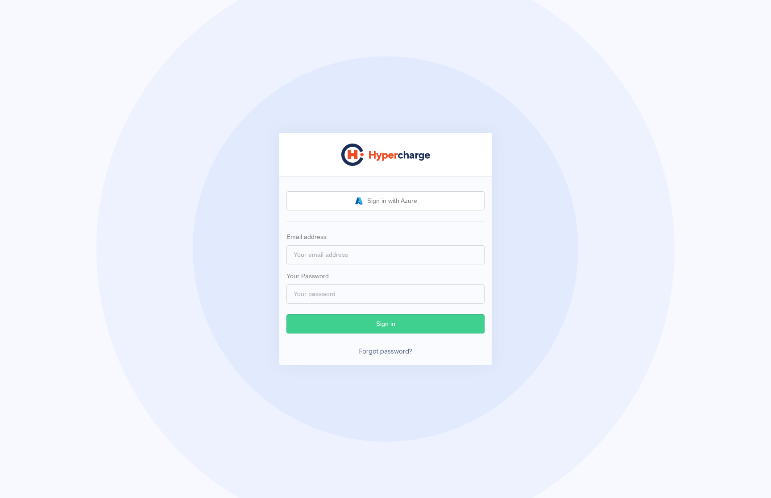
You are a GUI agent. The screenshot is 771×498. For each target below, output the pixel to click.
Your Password (307, 276)
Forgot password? (385, 351)
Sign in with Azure (392, 200)
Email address (306, 236)
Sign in (385, 323)
